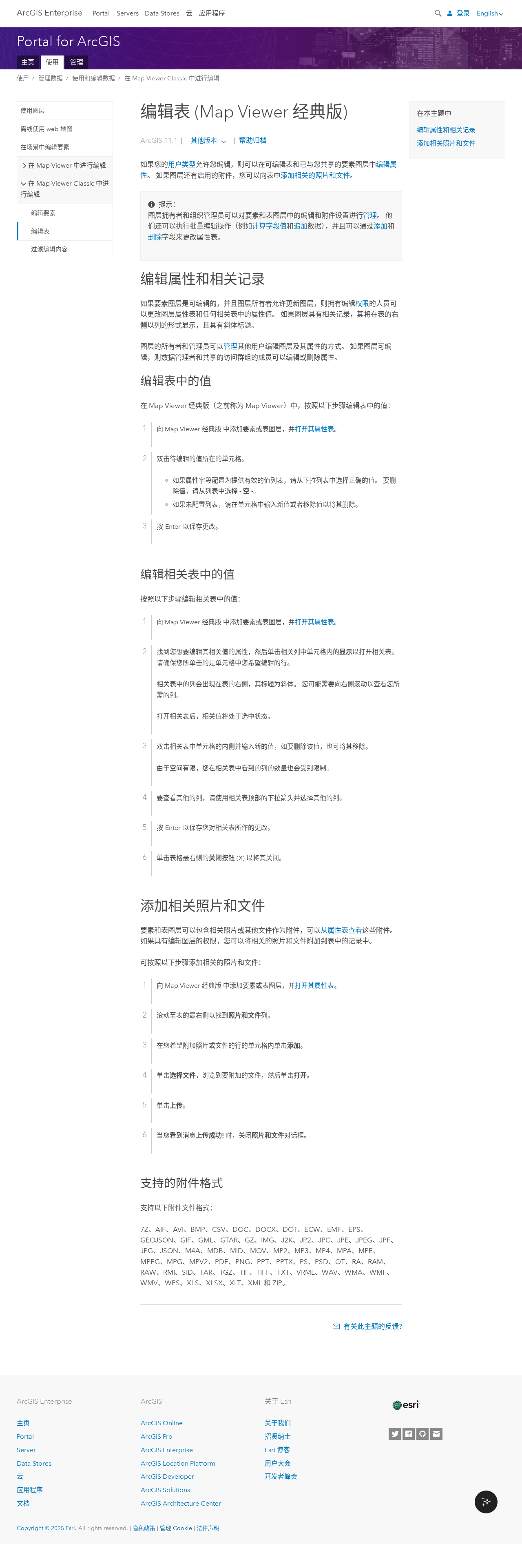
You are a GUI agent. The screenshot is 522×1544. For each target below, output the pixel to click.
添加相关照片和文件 (446, 143)
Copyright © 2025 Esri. (47, 1528)
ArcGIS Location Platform (178, 1463)
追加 (300, 226)
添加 (380, 226)
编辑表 (40, 231)
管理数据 (50, 78)
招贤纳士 (278, 1436)
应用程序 (212, 13)
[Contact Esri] (436, 1434)
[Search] (438, 12)
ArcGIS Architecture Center (181, 1503)
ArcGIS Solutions (165, 1490)
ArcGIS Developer (167, 1476)
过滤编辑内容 (49, 249)
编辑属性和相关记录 (446, 130)
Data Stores (162, 13)
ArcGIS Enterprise (49, 13)
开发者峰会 (281, 1476)
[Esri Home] (405, 1405)
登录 (463, 13)
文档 (23, 1503)
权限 (362, 303)
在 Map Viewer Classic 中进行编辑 (171, 78)
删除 (155, 237)
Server (26, 1450)
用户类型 (182, 164)
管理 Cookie (176, 1528)
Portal (101, 13)
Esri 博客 (277, 1450)
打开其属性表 (314, 429)
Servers (128, 13)
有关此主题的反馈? (372, 1326)
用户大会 (278, 1463)
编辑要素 (43, 213)
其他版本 (204, 140)
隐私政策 (144, 1528)
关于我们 (278, 1423)
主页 (27, 62)
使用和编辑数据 (93, 78)
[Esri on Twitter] (395, 1434)
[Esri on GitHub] (422, 1434)
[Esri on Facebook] (409, 1434)
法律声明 (208, 1528)
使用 (52, 62)
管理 (76, 62)
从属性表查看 (341, 930)
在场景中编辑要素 (44, 147)
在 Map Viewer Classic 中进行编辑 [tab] (64, 189)
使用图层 (32, 110)
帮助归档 (252, 140)
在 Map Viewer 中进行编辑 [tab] (67, 165)
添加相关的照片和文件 (315, 175)
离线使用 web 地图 (46, 129)
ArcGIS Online (162, 1423)
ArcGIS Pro (157, 1436)
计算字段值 (269, 226)
